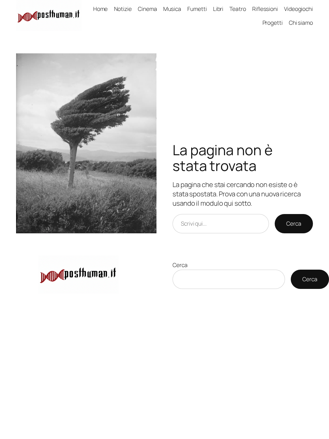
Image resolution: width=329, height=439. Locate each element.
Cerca (293, 223)
